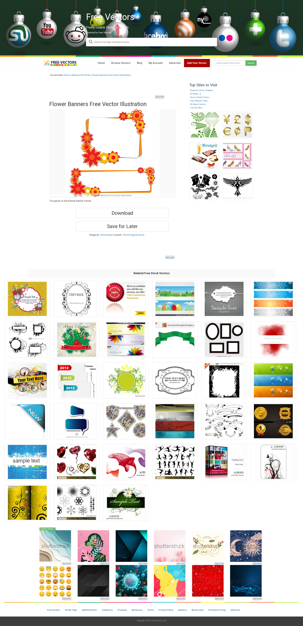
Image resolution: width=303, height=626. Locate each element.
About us (182, 610)
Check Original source (133, 235)
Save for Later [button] (122, 226)
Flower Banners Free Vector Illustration (111, 75)
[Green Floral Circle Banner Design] (125, 380)
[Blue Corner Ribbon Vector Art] (27, 421)
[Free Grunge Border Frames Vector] (224, 380)
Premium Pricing (217, 610)
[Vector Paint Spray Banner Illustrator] (273, 339)
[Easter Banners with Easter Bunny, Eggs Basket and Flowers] (175, 299)
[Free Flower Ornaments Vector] (27, 503)
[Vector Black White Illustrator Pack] (205, 186)
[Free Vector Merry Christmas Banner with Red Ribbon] (76, 339)
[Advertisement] (106, 88)
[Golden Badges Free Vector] (273, 421)
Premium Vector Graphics (202, 90)
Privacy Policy (166, 610)
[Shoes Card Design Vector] (237, 155)
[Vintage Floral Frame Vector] (76, 299)
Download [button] (122, 213)
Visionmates (106, 235)
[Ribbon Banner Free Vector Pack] (224, 421)
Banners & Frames (81, 75)
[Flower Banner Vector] (125, 339)
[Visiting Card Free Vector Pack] (224, 462)
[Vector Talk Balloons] (76, 421)
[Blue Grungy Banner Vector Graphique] (27, 462)
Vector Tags (71, 610)
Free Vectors (53, 610)
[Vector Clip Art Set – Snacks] (205, 155)
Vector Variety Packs (199, 97)
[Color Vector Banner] (273, 380)
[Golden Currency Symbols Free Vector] (237, 125)
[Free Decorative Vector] (76, 503)
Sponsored (159, 97)
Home (67, 75)
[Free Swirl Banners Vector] (27, 380)
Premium (122, 610)
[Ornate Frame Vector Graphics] (175, 380)
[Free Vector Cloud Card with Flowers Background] (224, 299)
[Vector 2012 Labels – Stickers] (76, 380)
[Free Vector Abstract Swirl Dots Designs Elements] (205, 125)
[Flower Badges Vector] (125, 421)
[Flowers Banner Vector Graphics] (125, 503)
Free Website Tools (199, 101)
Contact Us (107, 610)
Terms (150, 610)
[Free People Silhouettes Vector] (175, 462)
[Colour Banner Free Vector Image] (175, 339)
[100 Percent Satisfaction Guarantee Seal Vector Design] (125, 299)
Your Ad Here (196, 108)
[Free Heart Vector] (76, 462)
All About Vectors (198, 104)
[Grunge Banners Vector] (175, 421)
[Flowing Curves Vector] (125, 462)
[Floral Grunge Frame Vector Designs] (27, 339)
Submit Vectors (89, 610)
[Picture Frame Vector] (224, 339)
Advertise (235, 610)
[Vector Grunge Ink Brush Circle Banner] (27, 299)
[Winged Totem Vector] (237, 186)
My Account (197, 610)
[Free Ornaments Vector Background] (273, 462)
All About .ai (195, 94)
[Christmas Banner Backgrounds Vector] (273, 299)
